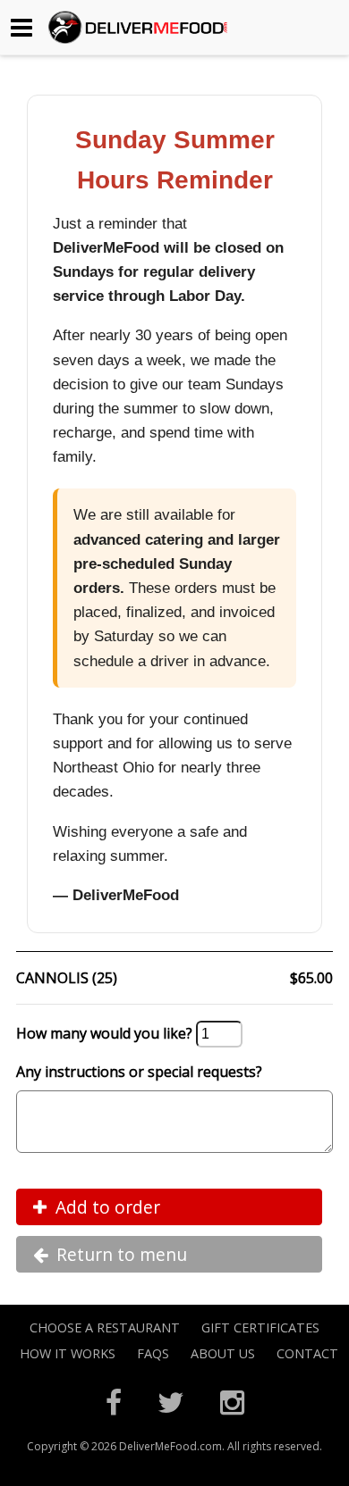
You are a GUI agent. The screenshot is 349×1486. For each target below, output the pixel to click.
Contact (307, 1353)
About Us (223, 1353)
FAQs (153, 1353)
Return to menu (121, 1254)
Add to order (107, 1207)
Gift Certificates (260, 1327)
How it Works (67, 1353)
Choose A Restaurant (105, 1327)
